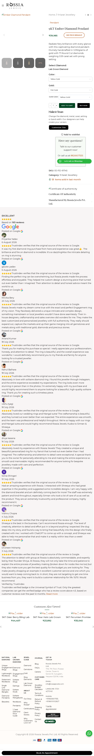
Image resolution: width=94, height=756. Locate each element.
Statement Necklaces (6, 681)
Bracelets (5, 702)
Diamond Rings (16, 669)
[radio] (58, 69)
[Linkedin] (52, 721)
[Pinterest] (51, 721)
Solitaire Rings (16, 681)
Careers (38, 672)
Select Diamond (57, 65)
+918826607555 (52, 699)
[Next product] (91, 15)
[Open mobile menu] (3, 5)
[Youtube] (49, 721)
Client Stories (26, 714)
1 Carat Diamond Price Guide (16, 713)
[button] (4, 35)
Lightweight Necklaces (6, 675)
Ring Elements (28, 678)
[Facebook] (46, 721)
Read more (52, 594)
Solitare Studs (16, 691)
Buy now (83, 105)
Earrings (16, 686)
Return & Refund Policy (38, 701)
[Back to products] (88, 15)
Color (51, 74)
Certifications (28, 709)
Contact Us (38, 720)
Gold (51, 85)
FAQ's (37, 668)
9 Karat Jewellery (66, 15)
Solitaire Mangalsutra (17, 697)
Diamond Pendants (6, 697)
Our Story (27, 699)
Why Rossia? (27, 704)
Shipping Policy (38, 708)
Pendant (54, 22)
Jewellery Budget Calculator (39, 687)
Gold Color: (53, 97)
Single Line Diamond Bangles (5, 689)
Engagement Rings (17, 675)
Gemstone (28, 669)
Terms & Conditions (39, 694)
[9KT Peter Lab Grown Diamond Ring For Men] (78, 622)
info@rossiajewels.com (55, 684)
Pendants (17, 706)
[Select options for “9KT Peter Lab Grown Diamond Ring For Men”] (78, 630)
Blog (37, 664)
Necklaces (17, 702)
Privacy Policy (38, 714)
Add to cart (67, 105)
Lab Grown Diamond (28, 684)
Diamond (27, 665)
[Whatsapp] (54, 721)
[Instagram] (48, 721)
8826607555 (77, 155)
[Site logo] (15, 5)
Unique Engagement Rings (6, 667)
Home (52, 15)
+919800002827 (52, 701)
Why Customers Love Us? (28, 721)
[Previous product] (85, 15)
